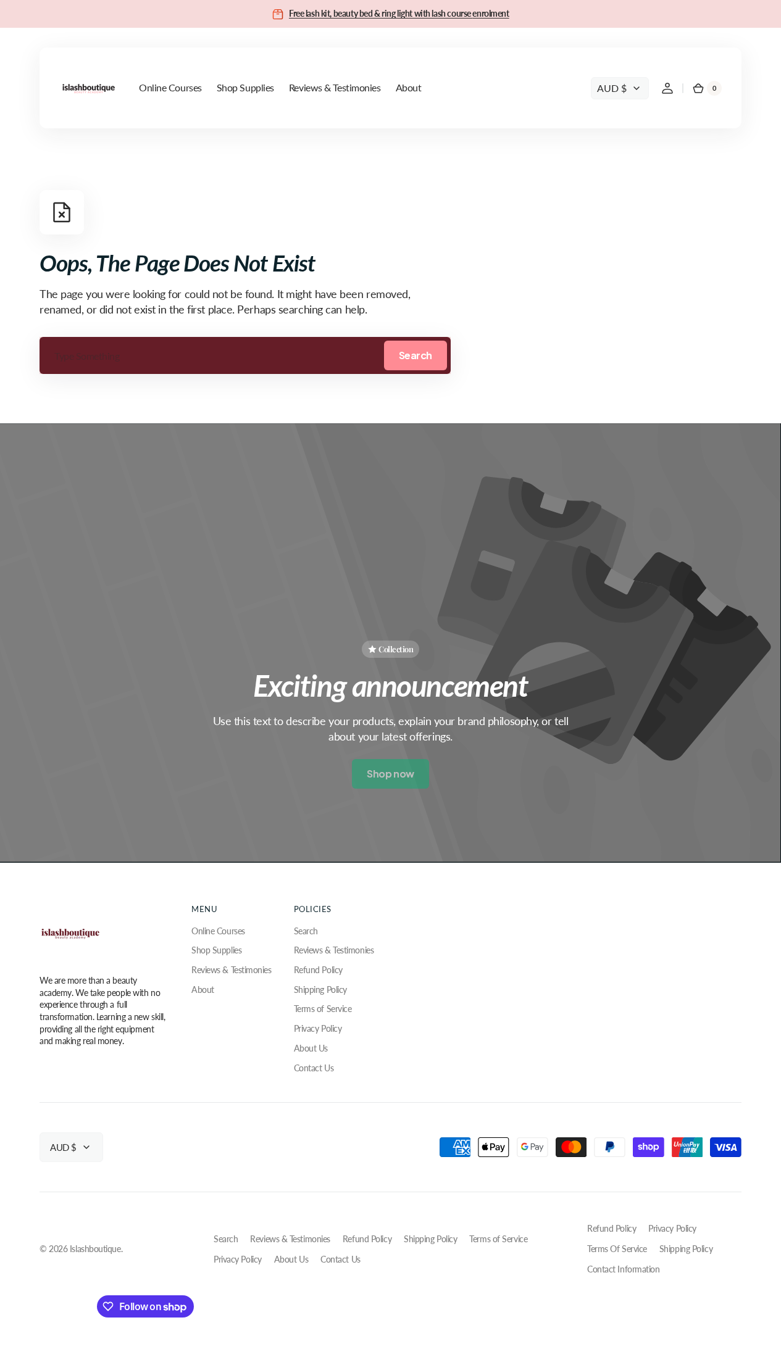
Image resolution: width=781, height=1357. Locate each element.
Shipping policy (685, 1248)
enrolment (490, 13)
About (202, 989)
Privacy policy (672, 1228)
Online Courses (218, 931)
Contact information (623, 1269)
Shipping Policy (320, 989)
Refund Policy (318, 970)
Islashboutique (95, 1248)
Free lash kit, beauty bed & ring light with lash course (380, 13)
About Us (311, 1048)
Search (415, 355)
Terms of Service (323, 1008)
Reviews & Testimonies (231, 970)
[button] (667, 88)
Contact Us (314, 1068)
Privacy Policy (318, 1028)
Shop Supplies (216, 950)
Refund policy (611, 1228)
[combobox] (245, 355)
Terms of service (617, 1248)
